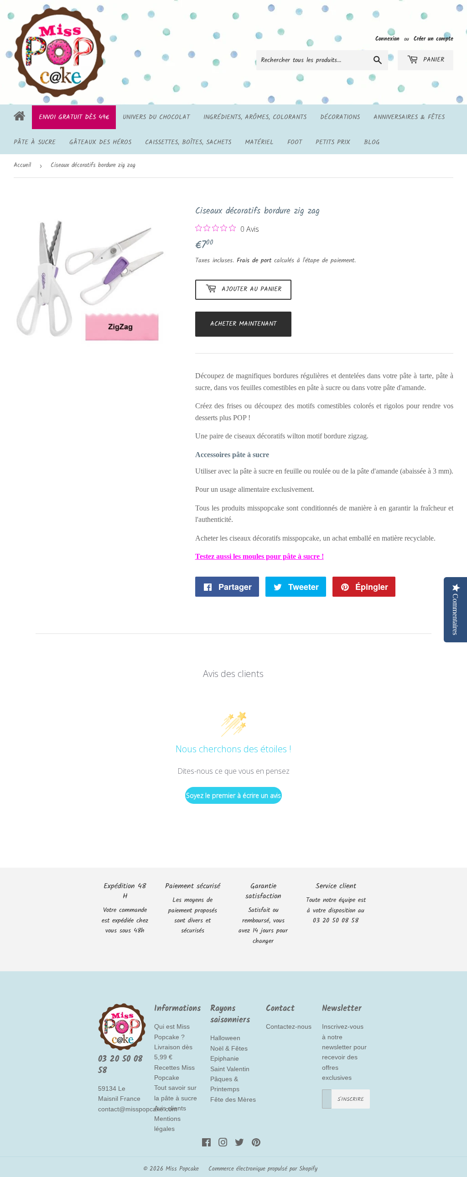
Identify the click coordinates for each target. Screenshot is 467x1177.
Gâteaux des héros (100, 142)
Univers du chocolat (156, 117)
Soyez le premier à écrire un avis (233, 795)
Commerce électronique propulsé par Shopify (262, 1169)
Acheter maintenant (243, 324)
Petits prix (333, 142)
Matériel (259, 142)
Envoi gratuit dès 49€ (74, 117)
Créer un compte (433, 39)
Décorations (340, 117)
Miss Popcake (182, 1169)
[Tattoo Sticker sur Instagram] (223, 1144)
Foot (294, 142)
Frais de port (254, 260)
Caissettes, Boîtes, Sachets (188, 142)
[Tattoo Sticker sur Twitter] (239, 1144)
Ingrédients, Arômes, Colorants (254, 117)
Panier (432, 60)
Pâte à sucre (35, 142)
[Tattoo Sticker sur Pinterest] (256, 1144)
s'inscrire (350, 1099)
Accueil (22, 165)
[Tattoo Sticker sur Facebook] (206, 1144)
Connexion (387, 39)
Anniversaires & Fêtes (409, 117)
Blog (372, 142)
